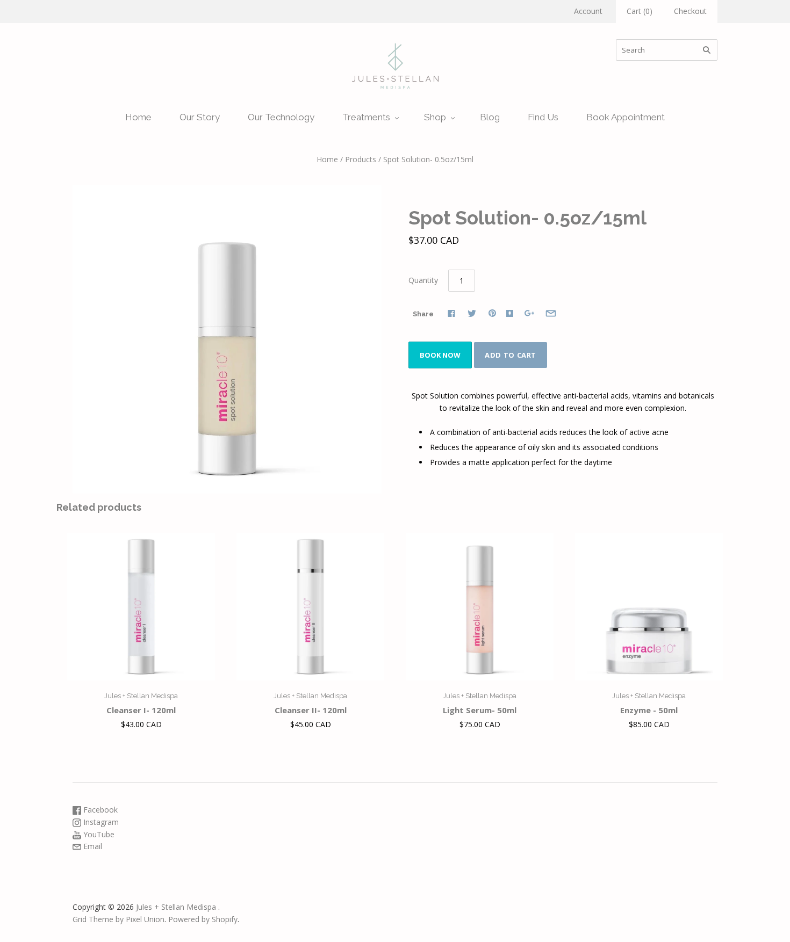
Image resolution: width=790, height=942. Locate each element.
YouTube (97, 834)
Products (360, 159)
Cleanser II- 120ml (311, 710)
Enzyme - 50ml (649, 710)
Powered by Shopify (203, 919)
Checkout (690, 11)
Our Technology (281, 117)
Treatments (366, 117)
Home (138, 117)
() (639, 11)
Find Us (543, 117)
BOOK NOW (440, 355)
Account (588, 11)
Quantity (423, 280)
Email (91, 846)
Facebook (99, 810)
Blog (490, 117)
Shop (435, 117)
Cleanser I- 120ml (141, 710)
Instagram (100, 822)
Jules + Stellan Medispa (141, 696)
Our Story (199, 117)
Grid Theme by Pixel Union (118, 919)
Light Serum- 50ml (479, 710)
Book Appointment (625, 117)
